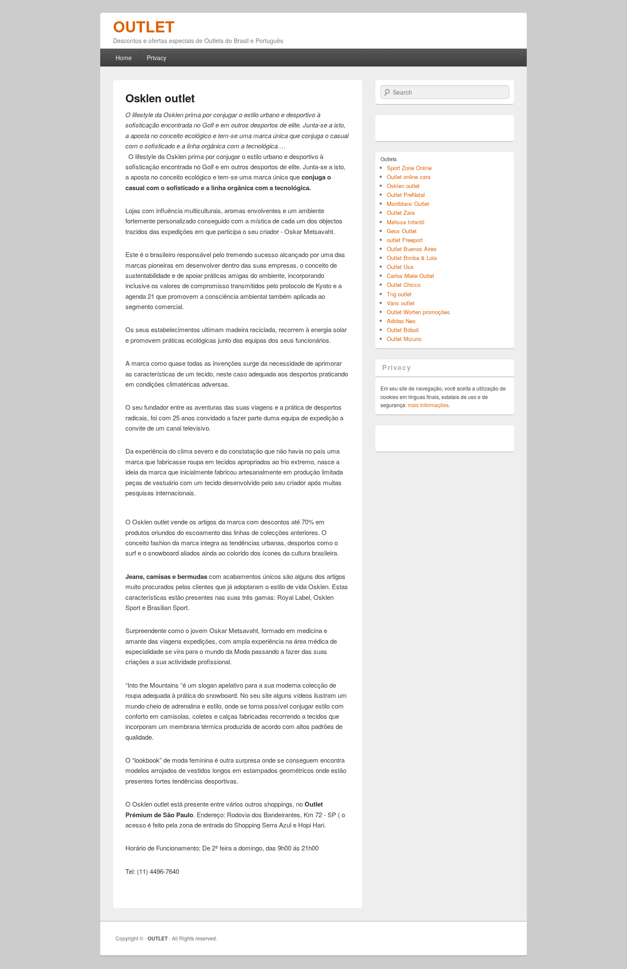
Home (124, 57)
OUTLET (143, 26)
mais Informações (428, 404)
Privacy (156, 57)
